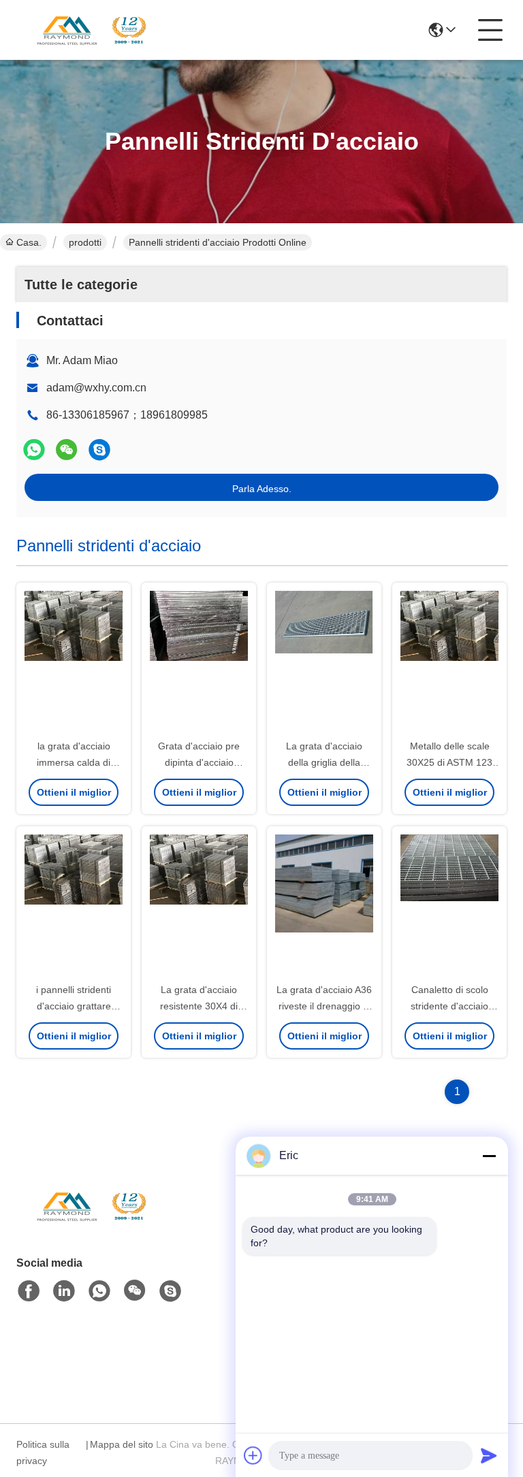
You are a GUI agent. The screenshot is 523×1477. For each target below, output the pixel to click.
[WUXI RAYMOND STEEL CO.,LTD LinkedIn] (64, 1291)
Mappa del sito (121, 1444)
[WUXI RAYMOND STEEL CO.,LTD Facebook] (28, 1291)
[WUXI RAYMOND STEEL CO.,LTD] (91, 30)
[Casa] (91, 1223)
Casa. (29, 242)
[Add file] (253, 1455)
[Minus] (489, 1156)
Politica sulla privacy (42, 1452)
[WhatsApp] (34, 449)
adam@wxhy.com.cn (96, 387)
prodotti (85, 242)
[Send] (489, 1455)
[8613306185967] (99, 1291)
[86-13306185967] (99, 449)
